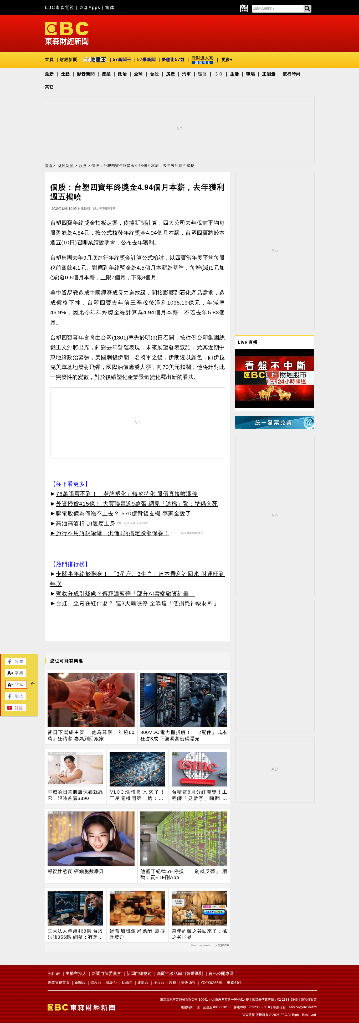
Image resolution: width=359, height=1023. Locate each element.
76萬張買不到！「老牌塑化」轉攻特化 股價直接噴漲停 (127, 494)
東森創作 (234, 982)
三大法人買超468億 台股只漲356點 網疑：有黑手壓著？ (75, 934)
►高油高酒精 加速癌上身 (83, 523)
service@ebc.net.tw (303, 1007)
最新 (49, 74)
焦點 (65, 74)
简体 (110, 7)
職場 (250, 74)
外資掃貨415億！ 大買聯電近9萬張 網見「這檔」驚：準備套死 (137, 504)
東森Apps (89, 7)
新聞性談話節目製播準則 (180, 973)
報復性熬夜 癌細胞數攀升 (76, 871)
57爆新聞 (146, 59)
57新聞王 (122, 59)
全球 (138, 74)
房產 (170, 74)
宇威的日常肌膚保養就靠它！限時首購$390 (75, 795)
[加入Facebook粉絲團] (15, 698)
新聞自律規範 (139, 973)
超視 (172, 982)
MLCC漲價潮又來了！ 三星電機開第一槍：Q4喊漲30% (137, 795)
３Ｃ (218, 74)
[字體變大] (15, 675)
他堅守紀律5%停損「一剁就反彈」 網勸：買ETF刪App (183, 874)
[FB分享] (15, 663)
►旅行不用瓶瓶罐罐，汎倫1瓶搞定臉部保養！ (109, 533)
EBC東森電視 (59, 7)
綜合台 (95, 982)
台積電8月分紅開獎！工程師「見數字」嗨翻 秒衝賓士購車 (199, 795)
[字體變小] (16, 687)
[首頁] (67, 33)
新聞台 (79, 982)
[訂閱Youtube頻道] (15, 710)
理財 (202, 74)
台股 (154, 74)
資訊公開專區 (221, 973)
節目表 (54, 973)
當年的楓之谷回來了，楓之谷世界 (199, 934)
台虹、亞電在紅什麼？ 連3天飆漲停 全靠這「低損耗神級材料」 (137, 603)
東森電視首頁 (59, 982)
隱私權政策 (309, 999)
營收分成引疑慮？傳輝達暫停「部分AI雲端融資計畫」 (125, 593)
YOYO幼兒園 (211, 982)
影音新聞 (86, 74)
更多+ (227, 59)
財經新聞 (69, 59)
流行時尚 (292, 74)
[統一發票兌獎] (274, 427)
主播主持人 (75, 973)
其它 (49, 87)
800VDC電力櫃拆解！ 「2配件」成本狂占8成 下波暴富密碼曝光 (183, 735)
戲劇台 (111, 982)
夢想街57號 (173, 59)
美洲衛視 (188, 982)
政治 (122, 74)
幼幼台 (127, 982)
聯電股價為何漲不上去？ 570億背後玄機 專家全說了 (123, 513)
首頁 (49, 59)
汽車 (186, 74)
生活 (234, 74)
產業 (106, 74)
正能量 (269, 74)
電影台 (142, 982)
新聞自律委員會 (106, 973)
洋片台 (158, 982)
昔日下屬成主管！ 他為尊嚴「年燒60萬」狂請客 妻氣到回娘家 (91, 735)
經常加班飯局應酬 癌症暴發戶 (137, 934)
